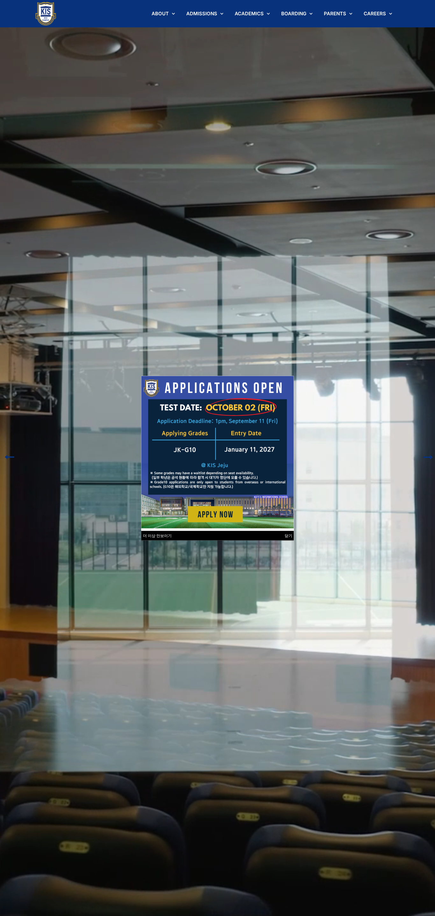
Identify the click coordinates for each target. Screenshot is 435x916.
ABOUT (160, 13)
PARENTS (335, 13)
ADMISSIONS (201, 13)
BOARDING (293, 13)
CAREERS (375, 13)
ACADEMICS (249, 13)
